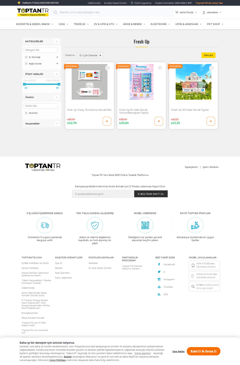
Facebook (169, 264)
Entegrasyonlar (30, 313)
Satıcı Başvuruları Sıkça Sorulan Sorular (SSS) (34, 294)
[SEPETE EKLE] (107, 121)
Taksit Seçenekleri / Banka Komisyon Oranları (36, 281)
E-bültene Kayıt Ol (151, 194)
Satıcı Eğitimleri (63, 277)
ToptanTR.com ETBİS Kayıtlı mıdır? (34, 324)
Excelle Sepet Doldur (115, 3)
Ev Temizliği (34, 57)
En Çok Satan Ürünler (100, 268)
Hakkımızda (94, 3)
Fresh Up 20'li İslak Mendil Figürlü (190, 110)
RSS (166, 294)
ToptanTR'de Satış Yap (209, 3)
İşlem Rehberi (210, 167)
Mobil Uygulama (142, 3)
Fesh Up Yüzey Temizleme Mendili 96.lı (89, 110)
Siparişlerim (191, 167)
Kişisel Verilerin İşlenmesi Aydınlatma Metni (35, 274)
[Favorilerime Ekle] (108, 68)
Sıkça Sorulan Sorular (33, 317)
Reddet (68, 356)
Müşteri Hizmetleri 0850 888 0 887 (173, 3)
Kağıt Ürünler (35, 63)
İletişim (59, 268)
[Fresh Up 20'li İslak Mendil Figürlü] (193, 82)
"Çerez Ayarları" (142, 353)
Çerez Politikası (57, 360)
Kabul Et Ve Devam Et (203, 351)
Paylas (208, 55)
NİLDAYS (33, 113)
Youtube (168, 287)
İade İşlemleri (62, 273)
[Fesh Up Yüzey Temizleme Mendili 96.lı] (89, 82)
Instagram (169, 279)
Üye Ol (58, 263)
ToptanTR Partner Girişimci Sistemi (132, 267)
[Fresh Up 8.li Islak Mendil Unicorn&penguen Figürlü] (141, 82)
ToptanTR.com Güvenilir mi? (35, 331)
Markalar (93, 263)
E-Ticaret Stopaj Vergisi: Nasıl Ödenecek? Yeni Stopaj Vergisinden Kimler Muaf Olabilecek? (36, 304)
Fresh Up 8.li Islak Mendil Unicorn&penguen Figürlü (134, 111)
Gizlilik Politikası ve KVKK (35, 263)
